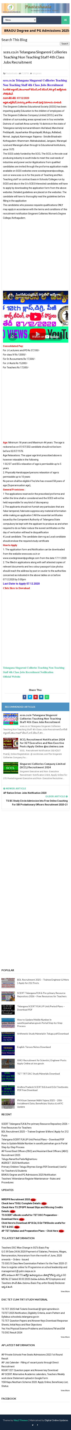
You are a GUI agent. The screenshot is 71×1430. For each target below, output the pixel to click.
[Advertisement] (35, 255)
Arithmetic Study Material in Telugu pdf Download (43, 1033)
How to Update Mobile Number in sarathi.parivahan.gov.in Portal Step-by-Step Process (39, 1022)
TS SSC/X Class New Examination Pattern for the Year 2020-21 (34, 1263)
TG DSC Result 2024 (11, 1332)
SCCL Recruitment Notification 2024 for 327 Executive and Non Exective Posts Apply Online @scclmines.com (42, 743)
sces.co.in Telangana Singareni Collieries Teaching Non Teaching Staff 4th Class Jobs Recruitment (40, 718)
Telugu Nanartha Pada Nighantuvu (19, 1159)
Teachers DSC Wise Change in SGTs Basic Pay (25, 1247)
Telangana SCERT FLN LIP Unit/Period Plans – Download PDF (32, 1139)
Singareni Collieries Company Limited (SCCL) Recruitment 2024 (43, 765)
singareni (37, 73)
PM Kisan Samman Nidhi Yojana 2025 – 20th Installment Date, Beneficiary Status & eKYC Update (40, 1103)
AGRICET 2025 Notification (15, 1163)
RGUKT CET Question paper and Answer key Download (29, 1370)
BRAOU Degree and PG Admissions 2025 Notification (28, 1174)
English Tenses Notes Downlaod (34, 1047)
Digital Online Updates (56, 1420)
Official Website (11, 676)
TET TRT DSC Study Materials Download (38, 1073)
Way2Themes (21, 1420)
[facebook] (37, 1425)
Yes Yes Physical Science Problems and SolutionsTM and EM (33, 1328)
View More (65, 1291)
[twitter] (32, 1425)
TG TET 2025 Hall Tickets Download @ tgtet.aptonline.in (30, 1309)
